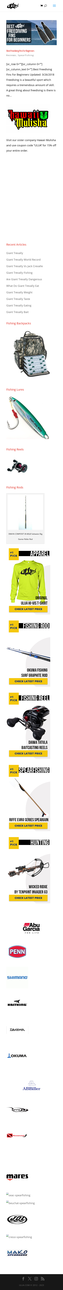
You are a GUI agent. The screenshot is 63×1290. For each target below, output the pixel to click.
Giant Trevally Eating (18, 305)
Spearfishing (26, 55)
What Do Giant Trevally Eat (22, 286)
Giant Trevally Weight (19, 292)
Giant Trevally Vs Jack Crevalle (24, 266)
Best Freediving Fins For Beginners (20, 50)
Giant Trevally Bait (17, 312)
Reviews (11, 55)
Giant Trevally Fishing (19, 272)
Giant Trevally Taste (18, 299)
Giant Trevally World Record (23, 259)
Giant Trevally (14, 253)
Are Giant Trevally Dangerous (24, 279)
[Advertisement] (31, 199)
